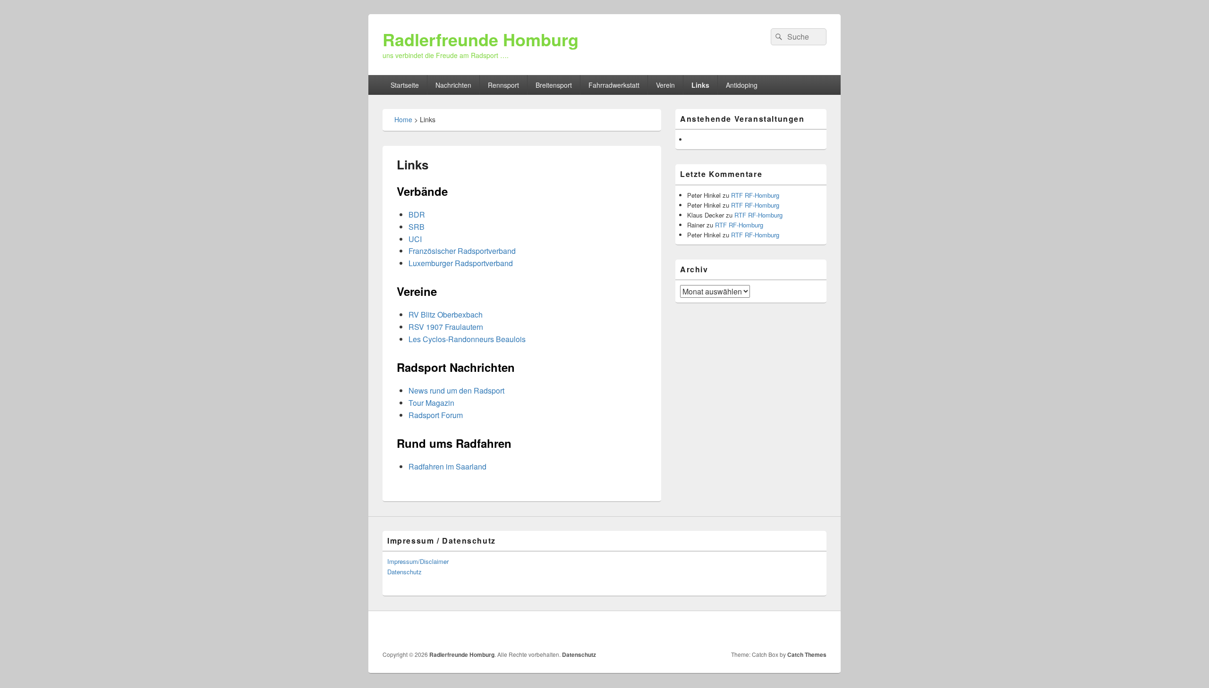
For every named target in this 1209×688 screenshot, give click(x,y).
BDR (417, 214)
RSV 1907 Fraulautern (446, 326)
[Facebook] (818, 631)
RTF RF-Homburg (755, 195)
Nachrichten (453, 85)
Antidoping (742, 85)
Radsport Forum (436, 415)
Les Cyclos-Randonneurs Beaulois (467, 339)
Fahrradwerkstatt (613, 85)
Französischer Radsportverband (462, 250)
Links (700, 85)
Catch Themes (806, 654)
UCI (415, 239)
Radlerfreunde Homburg (481, 39)
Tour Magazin (431, 402)
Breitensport (554, 85)
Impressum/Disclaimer (418, 561)
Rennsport (503, 85)
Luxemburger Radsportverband (461, 263)
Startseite (405, 85)
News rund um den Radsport (456, 390)
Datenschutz (404, 571)
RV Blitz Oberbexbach (446, 314)
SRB (417, 226)
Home (403, 119)
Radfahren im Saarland (447, 466)
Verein (665, 85)
